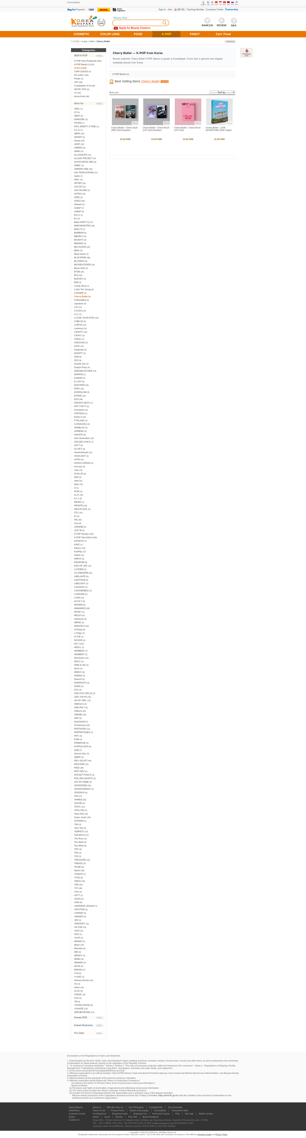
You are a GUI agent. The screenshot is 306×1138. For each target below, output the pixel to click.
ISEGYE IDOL (80, 509)
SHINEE (78, 799)
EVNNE (78, 396)
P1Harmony (80, 725)
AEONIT (78, 137)
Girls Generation (82, 438)
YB (75, 1001)
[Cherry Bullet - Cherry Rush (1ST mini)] (188, 124)
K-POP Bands (80, 64)
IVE (76, 520)
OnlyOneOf (79, 721)
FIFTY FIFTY (80, 406)
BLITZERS (79, 261)
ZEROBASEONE (82, 1012)
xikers (77, 987)
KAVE (77, 544)
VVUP (77, 938)
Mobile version (206, 1113)
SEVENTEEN (80, 785)
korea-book (79, 96)
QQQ (76, 750)
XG (75, 984)
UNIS (76, 902)
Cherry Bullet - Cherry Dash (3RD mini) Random (124, 128)
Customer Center (214, 9)
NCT (76, 644)
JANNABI (78, 527)
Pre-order (78, 75)
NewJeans (79, 658)
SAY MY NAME (81, 782)
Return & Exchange (139, 1110)
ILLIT (76, 495)
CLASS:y (78, 310)
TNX (76, 853)
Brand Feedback (150, 1117)
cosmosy (78, 328)
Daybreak (79, 349)
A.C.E (77, 130)
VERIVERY (79, 923)
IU (75, 516)
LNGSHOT (79, 587)
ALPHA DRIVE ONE (83, 162)
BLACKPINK (80, 257)
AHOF (77, 144)
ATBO (77, 197)
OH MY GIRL (80, 700)
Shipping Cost (140, 1113)
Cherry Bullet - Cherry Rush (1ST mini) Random (156, 128)
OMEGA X (79, 704)
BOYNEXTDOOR (82, 264)
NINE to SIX (80, 665)
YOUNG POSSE (82, 1005)
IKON (76, 491)
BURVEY (78, 279)
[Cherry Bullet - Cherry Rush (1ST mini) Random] (156, 124)
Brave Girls (79, 268)
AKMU (77, 151)
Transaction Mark (179, 1110)
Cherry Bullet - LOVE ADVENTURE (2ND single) (219, 128)
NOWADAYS (80, 682)
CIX (76, 307)
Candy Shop (80, 286)
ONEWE (78, 714)
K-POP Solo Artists (83, 537)
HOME (76, 41)
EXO (76, 399)
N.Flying (78, 629)
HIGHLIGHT (80, 456)
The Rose (79, 838)
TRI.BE (77, 867)
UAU (76, 892)
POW (76, 739)
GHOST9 (78, 434)
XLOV (77, 991)
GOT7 (77, 445)
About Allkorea (76, 1107)
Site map (189, 1113)
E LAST (77, 381)
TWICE (77, 881)
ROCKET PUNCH (82, 775)
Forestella (79, 410)
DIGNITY (78, 353)
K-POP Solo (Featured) (85, 61)
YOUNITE (79, 1008)
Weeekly (78, 948)
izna (76, 523)
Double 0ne (80, 364)
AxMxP (77, 208)
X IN (76, 973)
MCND (77, 612)
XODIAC (78, 994)
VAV (76, 920)
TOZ (76, 856)
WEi (76, 952)
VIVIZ (76, 930)
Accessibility (160, 1110)
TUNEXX (78, 874)
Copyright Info (156, 1107)
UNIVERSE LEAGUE (84, 906)
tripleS (77, 870)
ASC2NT (78, 186)
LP (75, 93)
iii (75, 488)
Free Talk (132, 1117)
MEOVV (78, 615)
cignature (78, 303)
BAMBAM (78, 233)
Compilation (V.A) (82, 85)
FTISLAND (79, 420)
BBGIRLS (78, 236)
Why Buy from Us (115, 1107)
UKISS (77, 899)
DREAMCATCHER (83, 371)
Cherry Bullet (103, 41)
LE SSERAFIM (81, 573)
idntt (76, 481)
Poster (77, 78)
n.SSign (78, 633)
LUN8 (77, 597)
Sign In (162, 9)
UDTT (77, 895)
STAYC (77, 806)
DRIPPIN (78, 374)
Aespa (77, 140)
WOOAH (78, 969)
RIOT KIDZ (79, 771)
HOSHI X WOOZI (82, 463)
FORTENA (79, 413)
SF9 (76, 796)
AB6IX (77, 133)
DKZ (76, 360)
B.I (75, 218)
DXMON (78, 378)
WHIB (77, 959)
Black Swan (80, 254)
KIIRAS (77, 558)
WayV (77, 945)
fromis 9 (78, 417)
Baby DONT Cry (82, 222)
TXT (76, 888)
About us (97, 1107)
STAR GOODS (81, 71)
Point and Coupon (161, 1113)
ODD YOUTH (80, 697)
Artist (91, 41)
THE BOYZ (79, 835)
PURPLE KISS (81, 746)
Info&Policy (74, 1110)
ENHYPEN (79, 385)
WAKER (78, 941)
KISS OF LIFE (80, 566)
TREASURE (80, 860)
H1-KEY (78, 449)
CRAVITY (78, 332)
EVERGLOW (80, 392)
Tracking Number (195, 9)
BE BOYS (78, 240)
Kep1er (77, 548)
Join (170, 9)
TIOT (76, 849)
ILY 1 (76, 498)
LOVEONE (79, 594)
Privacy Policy (117, 1110)
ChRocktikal (80, 300)
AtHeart (77, 204)
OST (76, 82)
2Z (75, 112)
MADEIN (78, 605)
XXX (76, 998)
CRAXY (78, 335)
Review (119, 1117)
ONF (76, 718)
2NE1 (77, 109)
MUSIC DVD (80, 89)
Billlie (77, 250)
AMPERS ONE (81, 169)
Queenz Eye (80, 753)
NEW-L (77, 647)
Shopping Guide (120, 1113)
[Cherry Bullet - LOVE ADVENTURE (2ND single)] (219, 124)
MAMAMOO (80, 608)
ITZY (76, 512)
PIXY (76, 736)
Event (107, 1117)
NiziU (77, 668)
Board (72, 1117)
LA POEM (78, 569)
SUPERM (78, 821)
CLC (76, 314)
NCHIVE (78, 640)
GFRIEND (79, 431)
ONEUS (78, 711)
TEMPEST (79, 831)
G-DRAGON (80, 424)
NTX (76, 690)
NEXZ (77, 661)
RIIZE (77, 768)
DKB (76, 357)
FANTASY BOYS (82, 403)
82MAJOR (79, 119)
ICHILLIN (78, 473)
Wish (135, 123)
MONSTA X (79, 626)
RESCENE (79, 764)
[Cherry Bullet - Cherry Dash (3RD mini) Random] (125, 124)
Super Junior (80, 817)
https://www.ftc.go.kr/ (168, 1095)
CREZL (77, 339)
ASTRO (77, 194)
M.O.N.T (78, 601)
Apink (77, 176)
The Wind (78, 842)
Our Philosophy (136, 1107)
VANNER (78, 916)
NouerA (78, 679)
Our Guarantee (175, 1107)
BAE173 (78, 229)
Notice (96, 1117)
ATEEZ (77, 201)
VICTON (78, 927)
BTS (76, 275)
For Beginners (99, 1113)
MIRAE (77, 622)
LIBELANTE (80, 576)
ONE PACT (79, 707)
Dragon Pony (80, 367)
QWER (77, 757)
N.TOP (77, 636)
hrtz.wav (78, 466)
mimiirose (79, 619)
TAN (76, 824)
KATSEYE (79, 541)
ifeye (76, 484)
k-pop (84, 41)
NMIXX (77, 672)
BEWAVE (78, 243)
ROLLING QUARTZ (83, 778)
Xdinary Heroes (81, 980)
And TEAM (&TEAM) (84, 172)
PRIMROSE (80, 743)
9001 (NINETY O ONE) (85, 126)
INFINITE (78, 505)
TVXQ (77, 877)
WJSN (77, 966)
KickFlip (78, 551)
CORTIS (78, 325)
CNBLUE (78, 321)
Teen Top (78, 828)
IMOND (77, 502)
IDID (76, 477)
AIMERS (78, 148)
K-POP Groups (81, 534)
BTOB (77, 272)
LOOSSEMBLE (81, 590)
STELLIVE (79, 810)
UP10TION (79, 909)
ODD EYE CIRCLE (83, 693)
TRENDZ (78, 863)
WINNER (78, 962)
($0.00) (181, 9)
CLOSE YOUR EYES (84, 318)
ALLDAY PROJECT (83, 158)
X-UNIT (77, 977)
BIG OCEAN (80, 247)
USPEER (78, 913)
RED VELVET (80, 760)
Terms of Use (99, 1110)
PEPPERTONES (82, 732)
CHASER (78, 293)
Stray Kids (79, 814)
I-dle (76, 470)
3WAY (77, 116)
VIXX (76, 934)
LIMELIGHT (79, 583)
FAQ (177, 1113)
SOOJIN (78, 803)
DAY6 (77, 346)
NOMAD (78, 675)
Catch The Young (82, 289)
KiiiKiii (77, 555)
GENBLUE (79, 427)
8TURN (77, 123)
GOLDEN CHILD (82, 442)
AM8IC (77, 165)
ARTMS (78, 183)
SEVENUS (79, 792)
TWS (76, 884)
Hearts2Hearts (81, 452)
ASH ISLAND (80, 190)
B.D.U (77, 215)
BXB (76, 282)
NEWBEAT (79, 651)
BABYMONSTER (82, 225)
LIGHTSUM (79, 580)
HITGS (77, 459)
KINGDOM (79, 562)
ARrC (77, 179)
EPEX (77, 388)
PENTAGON (80, 729)
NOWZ (77, 686)
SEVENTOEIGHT (82, 789)
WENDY (78, 955)
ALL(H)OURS (80, 155)
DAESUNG (79, 342)
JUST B (77, 530)
